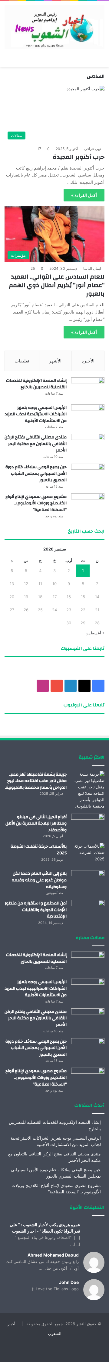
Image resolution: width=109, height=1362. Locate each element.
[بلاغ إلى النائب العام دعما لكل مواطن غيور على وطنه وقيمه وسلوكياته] (87, 881)
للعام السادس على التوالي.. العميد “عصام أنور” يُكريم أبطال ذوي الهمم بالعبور (56, 285)
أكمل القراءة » (84, 195)
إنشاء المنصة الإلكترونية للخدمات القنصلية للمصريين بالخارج (36, 384)
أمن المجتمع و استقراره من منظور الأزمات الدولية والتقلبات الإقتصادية (36, 909)
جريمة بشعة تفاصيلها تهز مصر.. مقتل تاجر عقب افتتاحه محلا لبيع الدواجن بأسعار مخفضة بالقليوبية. (36, 780)
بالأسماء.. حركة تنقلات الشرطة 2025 (39, 849)
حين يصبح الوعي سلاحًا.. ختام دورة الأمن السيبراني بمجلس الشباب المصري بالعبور (36, 473)
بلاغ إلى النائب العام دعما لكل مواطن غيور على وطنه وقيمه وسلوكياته (39, 880)
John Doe (69, 1282)
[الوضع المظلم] (18, 59)
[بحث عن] (8, 59)
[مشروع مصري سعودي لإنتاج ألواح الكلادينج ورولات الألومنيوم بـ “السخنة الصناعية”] (87, 504)
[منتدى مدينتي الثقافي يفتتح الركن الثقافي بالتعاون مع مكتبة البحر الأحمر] (87, 445)
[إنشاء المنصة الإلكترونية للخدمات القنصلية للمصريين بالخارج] (87, 388)
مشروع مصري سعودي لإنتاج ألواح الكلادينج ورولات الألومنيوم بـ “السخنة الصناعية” (36, 503)
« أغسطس (95, 632)
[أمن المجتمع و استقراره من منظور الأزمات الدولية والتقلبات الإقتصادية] (87, 911)
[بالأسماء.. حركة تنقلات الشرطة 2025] (87, 854)
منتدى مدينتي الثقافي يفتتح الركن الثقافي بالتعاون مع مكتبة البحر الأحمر (36, 443)
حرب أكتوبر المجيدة (78, 157)
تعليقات (22, 361)
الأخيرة (87, 361)
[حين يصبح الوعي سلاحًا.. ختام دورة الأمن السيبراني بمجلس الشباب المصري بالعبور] (87, 475)
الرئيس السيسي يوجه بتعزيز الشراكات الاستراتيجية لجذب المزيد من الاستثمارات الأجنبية (36, 414)
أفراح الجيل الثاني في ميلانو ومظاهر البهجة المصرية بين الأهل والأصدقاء (36, 823)
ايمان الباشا (92, 268)
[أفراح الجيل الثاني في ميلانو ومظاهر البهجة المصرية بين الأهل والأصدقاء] (87, 825)
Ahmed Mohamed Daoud (53, 1254)
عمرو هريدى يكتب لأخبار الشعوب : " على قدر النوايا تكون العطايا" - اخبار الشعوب (45, 1227)
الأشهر (55, 361)
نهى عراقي (92, 148)
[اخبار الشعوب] (54, 27)
